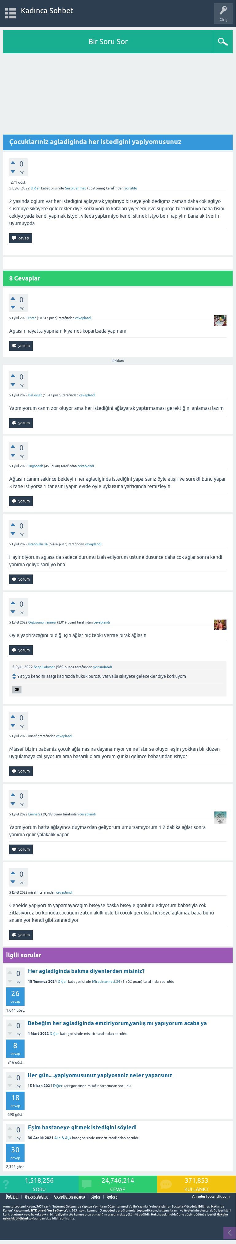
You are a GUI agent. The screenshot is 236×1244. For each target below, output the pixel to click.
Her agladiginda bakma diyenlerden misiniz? (86, 971)
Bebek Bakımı (36, 1197)
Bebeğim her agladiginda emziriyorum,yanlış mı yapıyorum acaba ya (117, 1023)
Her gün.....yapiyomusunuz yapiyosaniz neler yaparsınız (100, 1075)
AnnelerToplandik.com (211, 1196)
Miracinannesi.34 (106, 981)
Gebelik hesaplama (69, 1197)
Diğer (35, 188)
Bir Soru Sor (108, 41)
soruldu (131, 188)
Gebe (95, 1197)
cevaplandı (83, 318)
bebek (112, 1197)
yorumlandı (102, 667)
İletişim (12, 1197)
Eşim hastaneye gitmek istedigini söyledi (82, 1127)
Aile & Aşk (62, 1138)
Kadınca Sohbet (47, 10)
